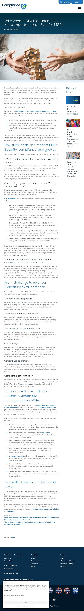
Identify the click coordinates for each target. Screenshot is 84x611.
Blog (16, 29)
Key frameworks (10, 198)
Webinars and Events (67, 561)
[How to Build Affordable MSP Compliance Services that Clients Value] (73, 134)
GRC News (64, 566)
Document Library (66, 563)
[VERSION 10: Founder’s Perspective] (73, 106)
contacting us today (40, 509)
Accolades (34, 563)
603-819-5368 (11, 573)
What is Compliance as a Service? (17, 520)
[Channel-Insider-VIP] (75, 590)
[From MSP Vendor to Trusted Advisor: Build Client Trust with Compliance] (73, 165)
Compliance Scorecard (47, 407)
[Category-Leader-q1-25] (58, 590)
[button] (65, 2)
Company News (36, 561)
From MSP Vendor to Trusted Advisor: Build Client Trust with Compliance (31, 517)
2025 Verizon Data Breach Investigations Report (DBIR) (36, 111)
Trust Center (54, 606)
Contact (33, 566)
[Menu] (79, 8)
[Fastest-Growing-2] (50, 590)
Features (7, 558)
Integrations (8, 561)
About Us (34, 558)
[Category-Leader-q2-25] (67, 590)
